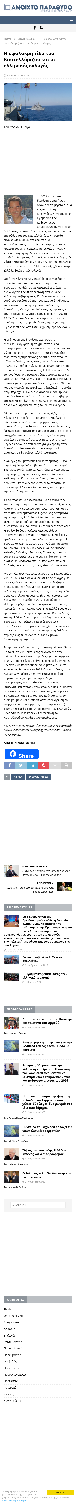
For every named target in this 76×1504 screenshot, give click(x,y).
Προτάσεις (11, 1381)
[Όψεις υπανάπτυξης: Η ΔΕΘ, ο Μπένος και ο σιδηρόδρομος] (11, 1154)
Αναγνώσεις (11, 1322)
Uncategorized (13, 1316)
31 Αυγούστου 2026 (35, 1027)
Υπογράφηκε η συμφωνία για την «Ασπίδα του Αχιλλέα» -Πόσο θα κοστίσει (47, 1046)
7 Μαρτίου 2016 (33, 981)
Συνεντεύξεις (12, 1400)
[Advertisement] (38, 161)
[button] (70, 20)
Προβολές (10, 1361)
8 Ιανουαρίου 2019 (18, 75)
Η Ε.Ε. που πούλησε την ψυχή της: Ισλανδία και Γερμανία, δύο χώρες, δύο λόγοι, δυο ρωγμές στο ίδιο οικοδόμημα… (47, 1102)
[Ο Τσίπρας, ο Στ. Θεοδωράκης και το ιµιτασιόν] (11, 1177)
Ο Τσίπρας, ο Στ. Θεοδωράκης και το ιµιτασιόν (46, 1175)
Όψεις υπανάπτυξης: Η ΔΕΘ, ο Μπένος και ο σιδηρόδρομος (44, 1152)
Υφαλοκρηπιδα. (38, 776)
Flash (7, 1309)
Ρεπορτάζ (10, 1387)
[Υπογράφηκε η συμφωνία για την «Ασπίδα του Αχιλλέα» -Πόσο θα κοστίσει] (11, 1046)
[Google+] (41, 28)
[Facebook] (34, 28)
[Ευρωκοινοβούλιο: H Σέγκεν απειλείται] (11, 959)
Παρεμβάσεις (12, 1355)
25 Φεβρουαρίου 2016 (36, 965)
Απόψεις (9, 1329)
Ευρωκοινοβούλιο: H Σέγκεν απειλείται (42, 959)
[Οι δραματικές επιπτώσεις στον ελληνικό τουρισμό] (11, 976)
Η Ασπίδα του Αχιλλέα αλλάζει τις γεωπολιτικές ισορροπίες (47, 1129)
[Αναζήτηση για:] (38, 1205)
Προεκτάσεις (12, 1368)
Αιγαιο (18, 776)
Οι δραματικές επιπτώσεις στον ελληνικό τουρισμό (44, 975)
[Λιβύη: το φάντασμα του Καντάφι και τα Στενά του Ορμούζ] (11, 1023)
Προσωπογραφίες (15, 1374)
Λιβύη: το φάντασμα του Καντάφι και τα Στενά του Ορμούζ (47, 1021)
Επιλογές (9, 1335)
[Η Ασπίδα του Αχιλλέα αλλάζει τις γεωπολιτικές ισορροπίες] (11, 1131)
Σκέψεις (9, 1394)
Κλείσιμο (60, 1492)
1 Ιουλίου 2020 (14, 949)
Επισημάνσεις (13, 1342)
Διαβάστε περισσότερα (14, 1500)
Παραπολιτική (13, 1348)
